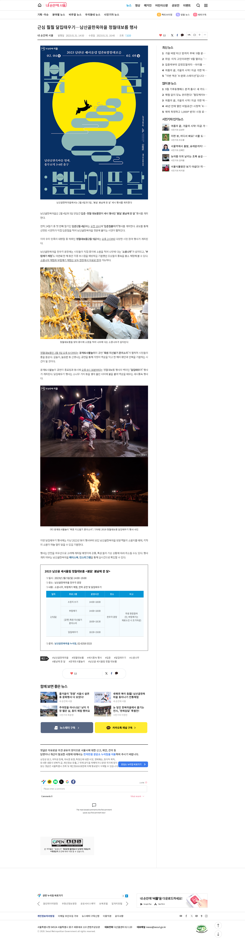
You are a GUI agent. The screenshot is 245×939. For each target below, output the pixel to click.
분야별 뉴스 (58, 14)
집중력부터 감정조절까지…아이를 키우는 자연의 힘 (185, 64)
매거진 (148, 5)
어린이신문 (161, 5)
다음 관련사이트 (127, 903)
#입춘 (108, 657)
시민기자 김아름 (177, 160)
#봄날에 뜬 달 (58, 661)
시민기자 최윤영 (66, 714)
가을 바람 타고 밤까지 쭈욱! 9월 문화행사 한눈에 (185, 53)
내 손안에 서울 (56, 4)
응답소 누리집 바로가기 (131, 764)
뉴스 (128, 5)
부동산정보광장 (50, 903)
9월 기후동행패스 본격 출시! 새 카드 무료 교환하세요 (185, 89)
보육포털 (85, 903)
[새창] (66, 727)
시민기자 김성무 (177, 129)
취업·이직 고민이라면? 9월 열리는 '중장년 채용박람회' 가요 (185, 59)
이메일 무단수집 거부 (68, 916)
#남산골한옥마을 (60, 657)
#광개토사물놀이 (77, 661)
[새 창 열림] (201, 925)
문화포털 (111, 903)
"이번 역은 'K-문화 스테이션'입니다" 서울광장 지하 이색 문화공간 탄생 (185, 75)
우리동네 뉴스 (92, 14)
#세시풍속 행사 (94, 657)
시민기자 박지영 (177, 170)
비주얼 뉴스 (75, 14)
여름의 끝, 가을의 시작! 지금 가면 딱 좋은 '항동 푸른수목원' (185, 70)
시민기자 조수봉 (177, 140)
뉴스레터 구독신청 (90, 916)
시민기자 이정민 (120, 714)
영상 (137, 5)
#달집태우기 (120, 657)
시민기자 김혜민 (177, 150)
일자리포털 (98, 903)
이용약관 (107, 916)
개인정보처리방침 (45, 916)
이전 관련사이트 (38, 903)
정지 (123, 896)
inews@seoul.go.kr (156, 927)
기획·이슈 (43, 14)
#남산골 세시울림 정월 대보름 (102, 661)
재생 (126, 896)
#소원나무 (134, 657)
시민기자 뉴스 (111, 14)
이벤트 (187, 5)
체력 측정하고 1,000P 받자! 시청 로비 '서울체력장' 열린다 (185, 111)
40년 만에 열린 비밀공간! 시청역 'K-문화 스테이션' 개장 (185, 106)
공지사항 (119, 916)
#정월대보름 (78, 657)
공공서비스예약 (69, 903)
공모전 (175, 5)
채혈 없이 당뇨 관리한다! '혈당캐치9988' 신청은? (185, 94)
